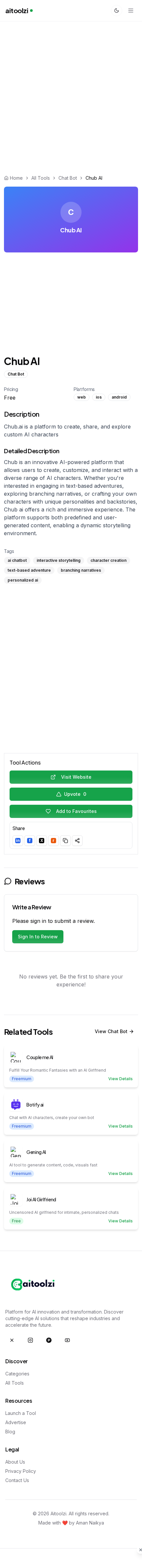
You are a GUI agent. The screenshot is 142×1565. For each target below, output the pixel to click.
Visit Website (76, 777)
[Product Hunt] (48, 1340)
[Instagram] (30, 1340)
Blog (10, 1431)
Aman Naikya (90, 1523)
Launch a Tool (20, 1413)
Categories (17, 1373)
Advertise (15, 1422)
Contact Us (17, 1480)
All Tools (40, 178)
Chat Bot (67, 178)
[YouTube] (67, 1340)
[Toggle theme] (116, 10)
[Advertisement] (71, 95)
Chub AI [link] (94, 178)
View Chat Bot (111, 1031)
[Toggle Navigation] (131, 10)
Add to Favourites (76, 811)
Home (16, 178)
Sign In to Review (38, 936)
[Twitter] (11, 1340)
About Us (15, 1462)
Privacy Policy (20, 1471)
